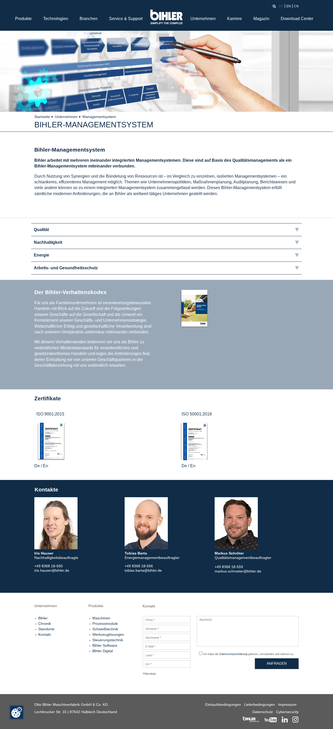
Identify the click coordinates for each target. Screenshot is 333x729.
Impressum (287, 704)
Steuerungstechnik (107, 640)
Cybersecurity (287, 712)
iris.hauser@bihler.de (51, 570)
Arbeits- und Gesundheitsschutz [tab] (66, 268)
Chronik (44, 623)
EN (288, 6)
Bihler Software (104, 645)
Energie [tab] (41, 255)
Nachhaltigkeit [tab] (48, 242)
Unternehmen (203, 18)
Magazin (261, 18)
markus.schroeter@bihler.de (238, 571)
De (37, 466)
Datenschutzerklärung (233, 654)
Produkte (23, 18)
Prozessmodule (105, 623)
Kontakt (44, 634)
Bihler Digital (102, 651)
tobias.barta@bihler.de (143, 570)
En (45, 466)
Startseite (42, 117)
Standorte (46, 629)
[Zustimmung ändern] (16, 712)
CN (296, 6)
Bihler (43, 618)
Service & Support (126, 18)
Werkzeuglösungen (108, 634)
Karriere (234, 18)
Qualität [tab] (41, 229)
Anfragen (277, 663)
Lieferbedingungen (259, 704)
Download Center (297, 18)
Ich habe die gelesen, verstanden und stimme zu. (248, 654)
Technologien (55, 18)
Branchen (89, 18)
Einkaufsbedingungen (223, 704)
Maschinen (101, 618)
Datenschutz (262, 712)
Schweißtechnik (105, 629)
